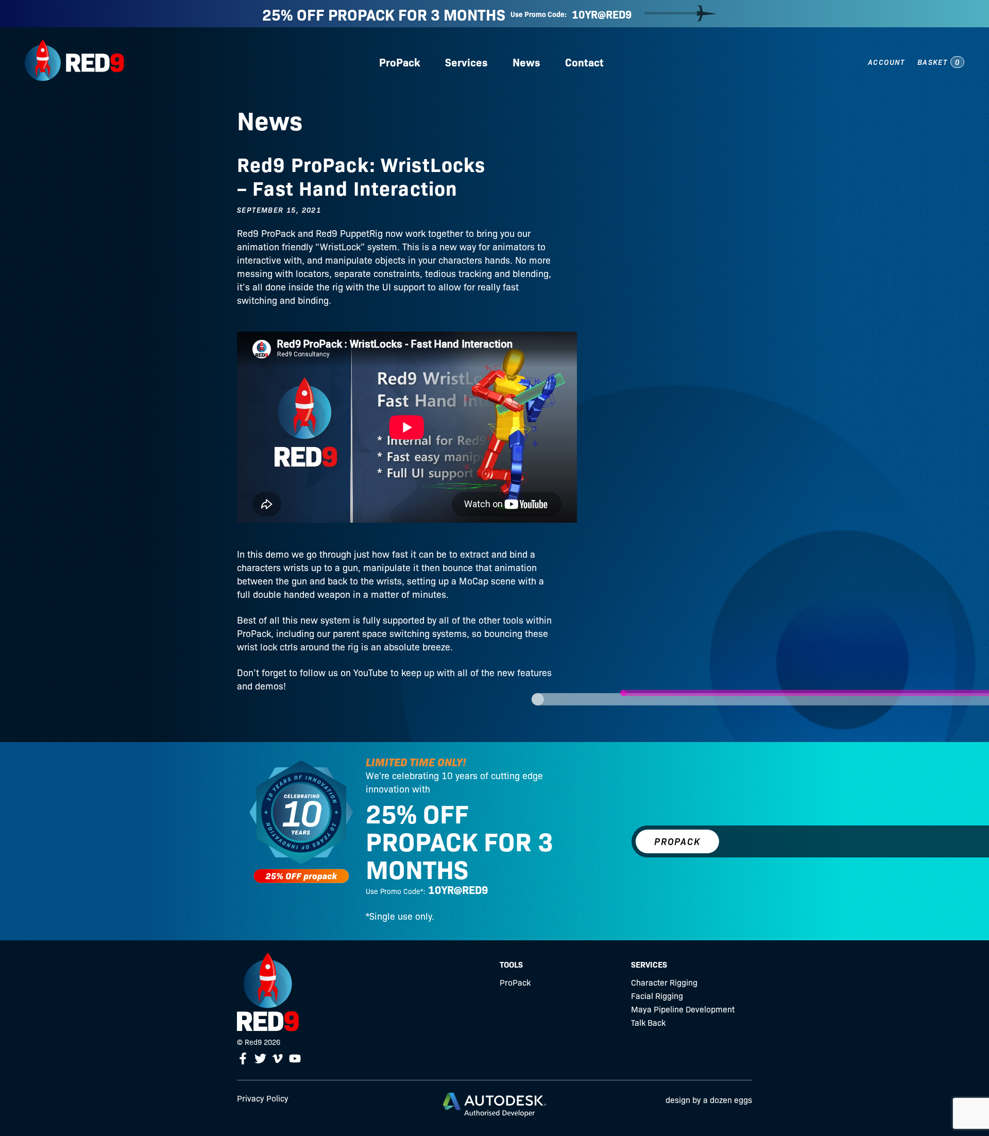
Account (886, 62)
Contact (584, 62)
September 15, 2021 (279, 209)
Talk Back (648, 1022)
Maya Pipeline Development (683, 1008)
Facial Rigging (657, 995)
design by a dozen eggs (709, 1099)
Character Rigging (664, 982)
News (526, 62)
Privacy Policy (262, 1098)
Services (466, 62)
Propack (677, 841)
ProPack (399, 62)
